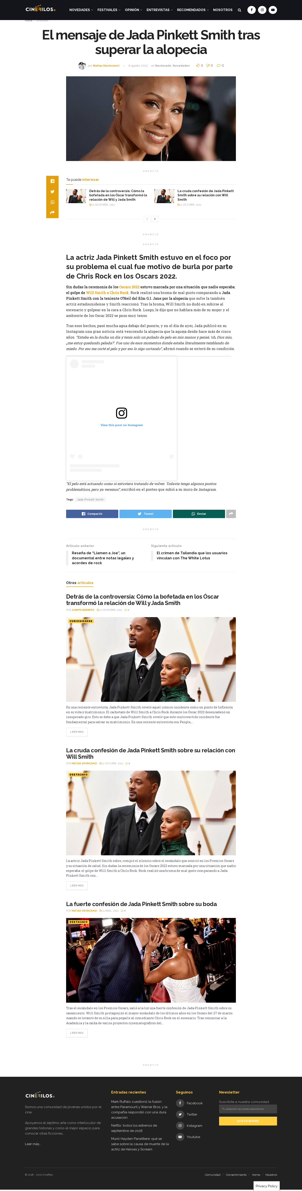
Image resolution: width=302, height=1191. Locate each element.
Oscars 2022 (129, 287)
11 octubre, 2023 (190, 204)
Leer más (76, 731)
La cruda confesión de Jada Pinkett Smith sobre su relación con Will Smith (206, 195)
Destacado (42, 20)
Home (28, 20)
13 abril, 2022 (110, 910)
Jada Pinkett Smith (90, 499)
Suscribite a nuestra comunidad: (244, 1102)
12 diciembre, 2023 (103, 204)
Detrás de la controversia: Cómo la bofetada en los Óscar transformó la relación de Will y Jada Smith (118, 195)
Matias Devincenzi (106, 65)
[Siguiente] (155, 219)
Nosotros (223, 10)
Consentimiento (236, 1174)
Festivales (107, 10)
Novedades (79, 10)
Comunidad (212, 1174)
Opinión (132, 10)
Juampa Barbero (83, 610)
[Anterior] (147, 219)
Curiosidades (81, 621)
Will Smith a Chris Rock (107, 292)
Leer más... (33, 1144)
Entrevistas (158, 10)
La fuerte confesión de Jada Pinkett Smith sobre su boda (141, 904)
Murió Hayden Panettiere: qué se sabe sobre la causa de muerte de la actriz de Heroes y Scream (140, 1144)
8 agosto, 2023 (138, 65)
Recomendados (191, 10)
